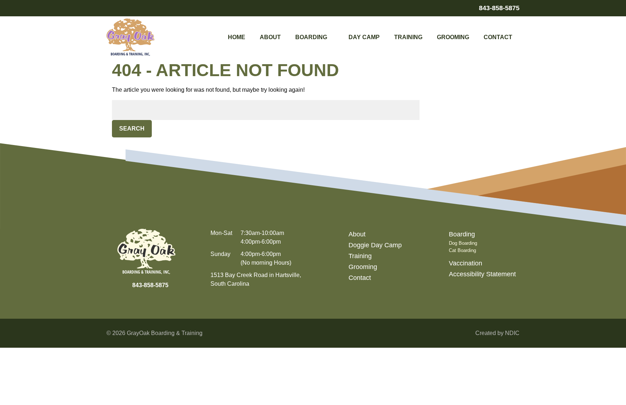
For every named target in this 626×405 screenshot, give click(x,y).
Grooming (453, 37)
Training (408, 37)
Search (132, 128)
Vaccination (465, 263)
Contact (498, 37)
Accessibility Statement (482, 274)
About (270, 37)
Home (236, 37)
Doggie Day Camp (375, 245)
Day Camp (364, 37)
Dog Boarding (463, 243)
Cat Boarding (462, 250)
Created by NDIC (497, 333)
